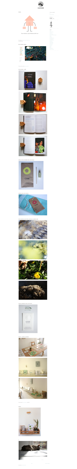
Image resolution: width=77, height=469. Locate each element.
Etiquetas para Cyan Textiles (23, 193)
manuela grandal (27, 66)
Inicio (32, 463)
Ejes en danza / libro (22, 69)
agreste (24, 402)
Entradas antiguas (47, 463)
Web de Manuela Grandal (22, 44)
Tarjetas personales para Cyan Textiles (25, 303)
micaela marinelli (52, 14)
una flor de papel (52, 49)
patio (26, 402)
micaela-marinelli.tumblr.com (26, 40)
